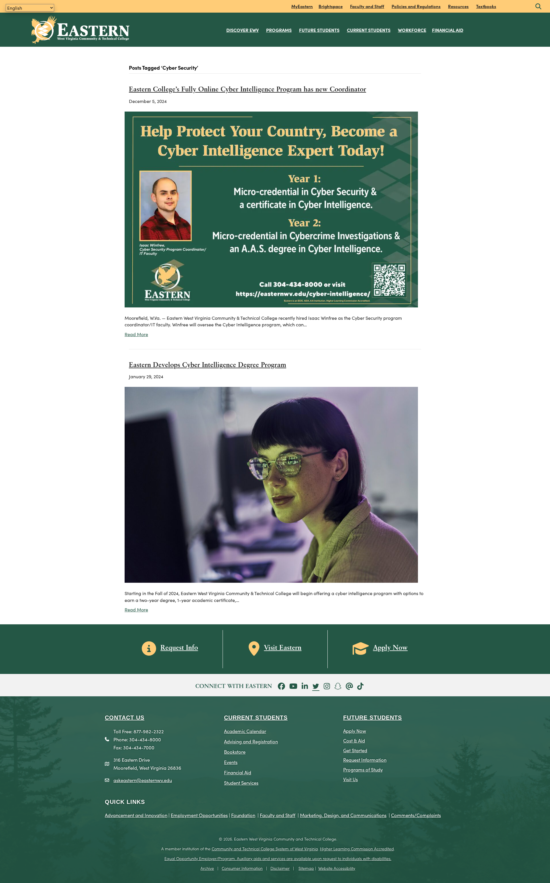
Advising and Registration (251, 741)
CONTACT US (124, 717)
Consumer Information (242, 868)
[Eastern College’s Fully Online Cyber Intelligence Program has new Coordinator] (271, 208)
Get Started (355, 750)
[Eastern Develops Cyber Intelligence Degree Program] (271, 484)
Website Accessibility (336, 868)
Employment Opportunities (199, 815)
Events (230, 762)
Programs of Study (363, 769)
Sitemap (306, 868)
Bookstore (234, 751)
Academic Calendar (245, 731)
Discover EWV (242, 30)
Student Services (241, 782)
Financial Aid (447, 30)
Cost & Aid (354, 740)
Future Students (319, 30)
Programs (279, 30)
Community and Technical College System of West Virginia (265, 848)
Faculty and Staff (367, 6)
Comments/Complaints (416, 815)
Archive (207, 868)
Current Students (368, 30)
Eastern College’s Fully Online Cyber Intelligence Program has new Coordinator (247, 89)
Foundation (243, 815)
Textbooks (486, 6)
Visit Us (350, 779)
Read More (136, 334)
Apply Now (354, 730)
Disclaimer (280, 868)
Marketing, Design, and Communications (343, 815)
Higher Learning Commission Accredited (357, 848)
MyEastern (302, 6)
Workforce (412, 30)
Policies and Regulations (416, 6)
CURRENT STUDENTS (256, 717)
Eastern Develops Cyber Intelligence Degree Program (207, 365)
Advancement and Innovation (136, 815)
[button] (538, 7)
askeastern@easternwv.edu (142, 780)
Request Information (364, 759)
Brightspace (331, 6)
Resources (458, 6)
